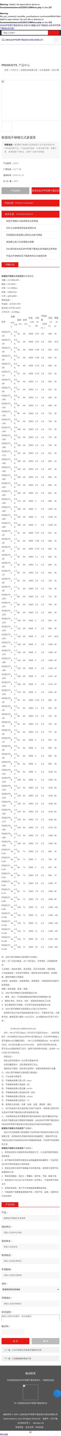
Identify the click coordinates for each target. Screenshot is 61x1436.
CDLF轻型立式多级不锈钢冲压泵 (26, 1350)
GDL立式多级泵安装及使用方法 (21, 228)
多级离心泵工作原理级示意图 (20, 242)
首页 (6, 70)
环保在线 (39, 1427)
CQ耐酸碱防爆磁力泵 (21, 1358)
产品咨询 (15, 190)
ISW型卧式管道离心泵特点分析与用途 (24, 235)
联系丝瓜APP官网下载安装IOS (45, 191)
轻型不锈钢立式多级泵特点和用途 (22, 221)
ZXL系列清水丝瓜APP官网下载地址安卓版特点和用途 (31, 249)
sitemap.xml (38, 1423)
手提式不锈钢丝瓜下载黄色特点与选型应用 (26, 256)
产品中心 (15, 70)
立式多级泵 (45, 70)
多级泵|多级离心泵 (29, 70)
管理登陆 (19, 1427)
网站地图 (4, 1434)
